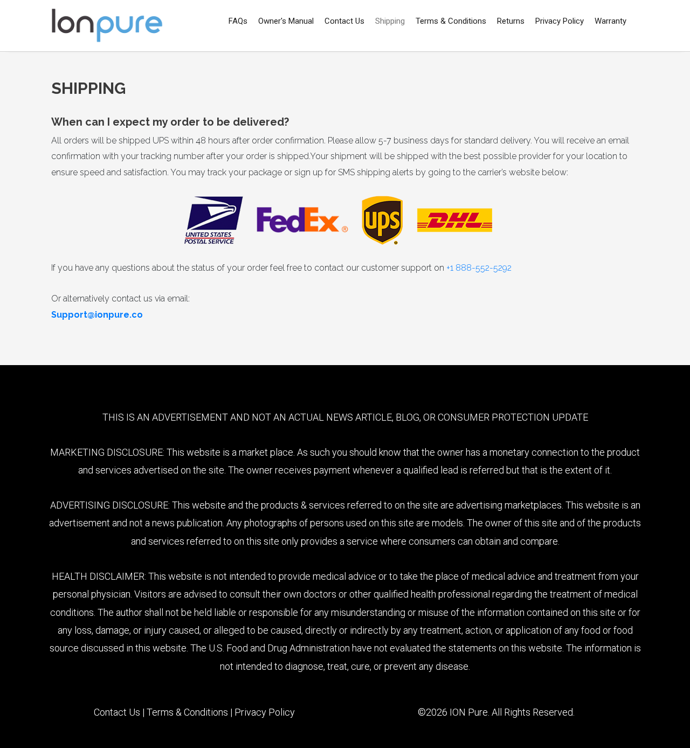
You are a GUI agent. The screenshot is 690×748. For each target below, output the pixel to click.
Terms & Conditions (451, 21)
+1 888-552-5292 (479, 268)
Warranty (610, 21)
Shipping (390, 21)
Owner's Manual (286, 21)
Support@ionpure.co (97, 315)
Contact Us (344, 21)
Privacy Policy (559, 21)
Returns (511, 21)
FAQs (238, 21)
